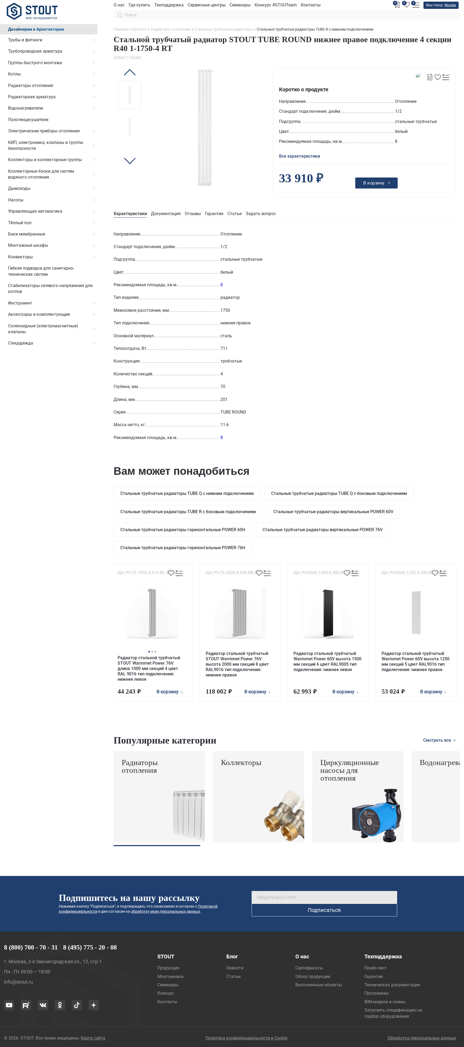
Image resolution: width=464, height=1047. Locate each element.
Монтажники (170, 976)
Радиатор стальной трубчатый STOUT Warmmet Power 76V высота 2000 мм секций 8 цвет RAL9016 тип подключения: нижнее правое (237, 664)
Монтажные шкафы (28, 245)
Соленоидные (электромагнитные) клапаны (43, 328)
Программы (376, 993)
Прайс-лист (375, 967)
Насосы (15, 199)
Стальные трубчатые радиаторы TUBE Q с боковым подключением (339, 493)
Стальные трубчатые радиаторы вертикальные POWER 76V (323, 529)
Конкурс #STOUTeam (276, 5)
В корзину (168, 691)
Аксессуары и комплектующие (39, 314)
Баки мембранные (26, 234)
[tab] (130, 214)
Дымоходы (19, 188)
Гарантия (214, 213)
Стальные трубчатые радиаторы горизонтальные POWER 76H (182, 547)
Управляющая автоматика (35, 211)
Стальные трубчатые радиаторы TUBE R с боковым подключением (188, 511)
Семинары (240, 5)
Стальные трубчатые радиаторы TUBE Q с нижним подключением (187, 493)
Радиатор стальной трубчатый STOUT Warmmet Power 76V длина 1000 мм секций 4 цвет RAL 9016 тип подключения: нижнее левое (149, 668)
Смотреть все (437, 740)
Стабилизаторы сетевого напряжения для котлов (50, 288)
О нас (119, 5)
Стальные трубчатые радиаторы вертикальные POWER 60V (333, 511)
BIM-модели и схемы (384, 1001)
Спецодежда (20, 343)
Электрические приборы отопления (44, 130)
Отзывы (193, 213)
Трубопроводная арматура (35, 51)
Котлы (14, 74)
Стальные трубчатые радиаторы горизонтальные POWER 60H (182, 529)
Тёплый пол (19, 222)
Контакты (311, 5)
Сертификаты (309, 967)
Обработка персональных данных (421, 1038)
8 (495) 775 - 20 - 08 (90, 947)
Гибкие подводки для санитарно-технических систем (41, 271)
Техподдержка (169, 5)
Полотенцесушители (28, 119)
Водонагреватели (25, 108)
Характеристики (130, 213)
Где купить (139, 5)
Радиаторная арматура (32, 96)
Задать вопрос (261, 213)
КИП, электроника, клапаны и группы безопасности (45, 145)
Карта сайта (93, 1038)
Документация (166, 213)
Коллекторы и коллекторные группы (45, 159)
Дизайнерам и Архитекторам (36, 29)
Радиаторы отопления (30, 85)
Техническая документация (392, 984)
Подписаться (324, 910)
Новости (234, 967)
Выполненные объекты (318, 984)
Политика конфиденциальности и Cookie (246, 1038)
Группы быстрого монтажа (35, 62)
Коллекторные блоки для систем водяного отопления (41, 174)
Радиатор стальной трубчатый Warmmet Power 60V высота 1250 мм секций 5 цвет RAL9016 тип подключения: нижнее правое (416, 661)
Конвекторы (20, 256)
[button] (130, 72)
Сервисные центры (207, 5)
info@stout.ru (18, 982)
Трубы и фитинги (25, 39)
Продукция (168, 967)
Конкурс (165, 993)
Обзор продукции (312, 976)
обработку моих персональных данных (165, 911)
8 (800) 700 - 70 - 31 (31, 947)
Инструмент (20, 303)
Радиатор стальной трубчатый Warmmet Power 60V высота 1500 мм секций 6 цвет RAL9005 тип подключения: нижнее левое (327, 661)
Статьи (234, 213)
